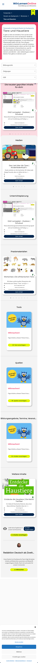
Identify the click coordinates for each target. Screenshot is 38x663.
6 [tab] (24, 134)
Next (35, 110)
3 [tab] (15, 134)
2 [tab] (13, 134)
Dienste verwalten (19, 642)
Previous (2, 110)
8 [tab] (29, 134)
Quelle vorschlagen (20, 401)
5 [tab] (21, 134)
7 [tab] (26, 134)
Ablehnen (19, 652)
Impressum (29, 660)
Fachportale (7, 13)
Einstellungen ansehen (19, 657)
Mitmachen (20, 569)
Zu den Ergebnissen (29, 528)
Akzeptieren (19, 647)
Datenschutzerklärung (20, 660)
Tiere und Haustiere (10, 19)
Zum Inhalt (19, 127)
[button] (35, 627)
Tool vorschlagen (20, 345)
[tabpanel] (19, 111)
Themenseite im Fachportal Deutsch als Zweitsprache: (18, 28)
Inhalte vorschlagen (20, 456)
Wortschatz (24, 16)
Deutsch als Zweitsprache (11, 16)
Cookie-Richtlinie (10, 660)
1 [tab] (10, 134)
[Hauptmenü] (3, 4)
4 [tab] (18, 134)
